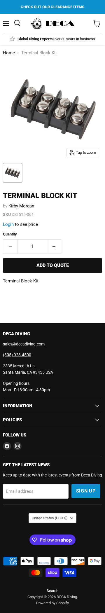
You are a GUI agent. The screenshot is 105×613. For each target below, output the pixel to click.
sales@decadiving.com (24, 344)
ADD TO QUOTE (52, 265)
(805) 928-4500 (17, 354)
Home (9, 52)
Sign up (86, 491)
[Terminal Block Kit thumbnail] (12, 172)
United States (50, 518)
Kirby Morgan (21, 206)
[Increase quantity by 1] (54, 246)
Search (52, 590)
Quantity (10, 234)
